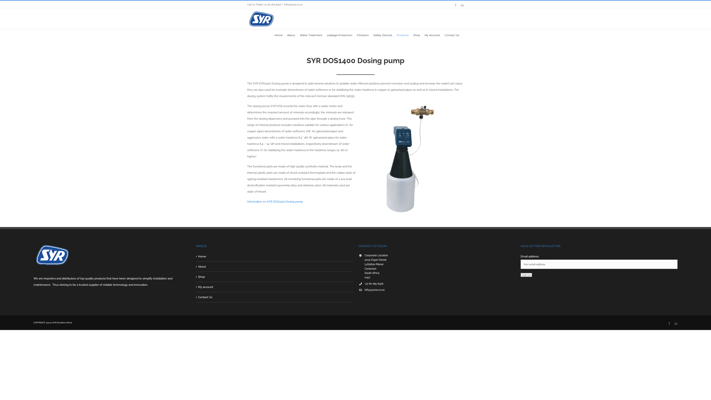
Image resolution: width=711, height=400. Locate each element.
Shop (201, 277)
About (202, 266)
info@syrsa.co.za (293, 4)
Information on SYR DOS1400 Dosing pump (275, 201)
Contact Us (205, 297)
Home (202, 256)
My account (205, 287)
